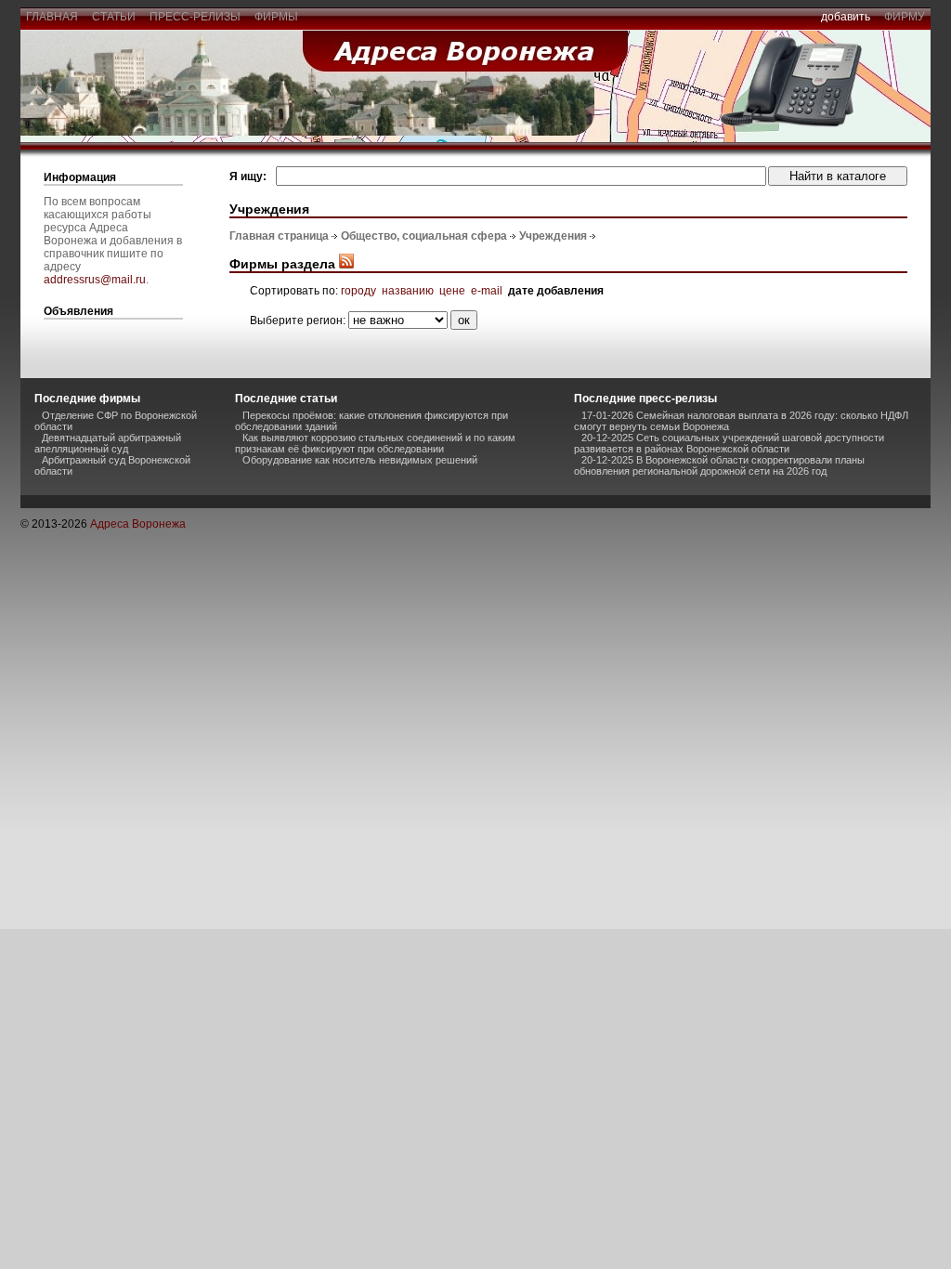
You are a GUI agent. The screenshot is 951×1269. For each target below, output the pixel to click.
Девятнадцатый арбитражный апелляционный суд (107, 443)
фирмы (276, 16)
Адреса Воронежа (138, 523)
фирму (905, 16)
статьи (113, 16)
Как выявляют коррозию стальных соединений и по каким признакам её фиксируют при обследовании (375, 443)
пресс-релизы (195, 16)
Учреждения (553, 235)
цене (452, 290)
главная (52, 16)
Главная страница (279, 235)
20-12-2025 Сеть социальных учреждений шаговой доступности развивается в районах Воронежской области (729, 443)
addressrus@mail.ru (95, 279)
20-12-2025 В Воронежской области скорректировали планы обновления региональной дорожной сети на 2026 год (719, 465)
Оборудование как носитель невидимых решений (359, 459)
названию (408, 290)
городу (358, 290)
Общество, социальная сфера (424, 235)
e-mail (486, 290)
